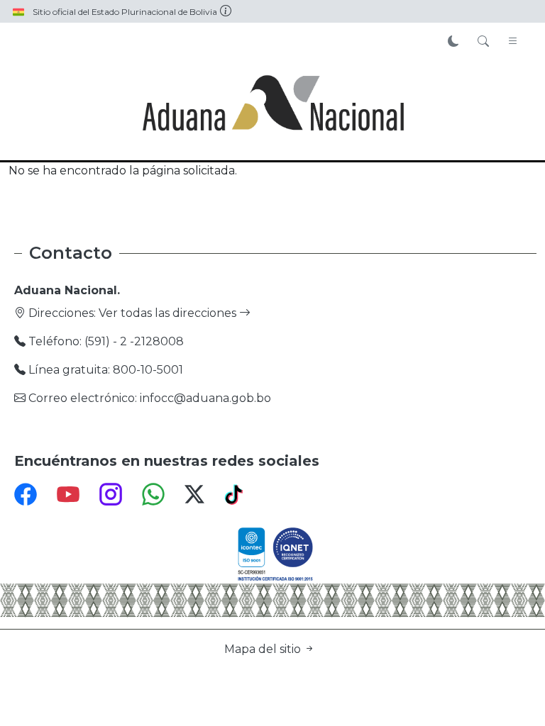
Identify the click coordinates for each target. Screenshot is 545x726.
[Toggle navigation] (513, 41)
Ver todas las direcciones (169, 313)
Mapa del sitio (264, 649)
